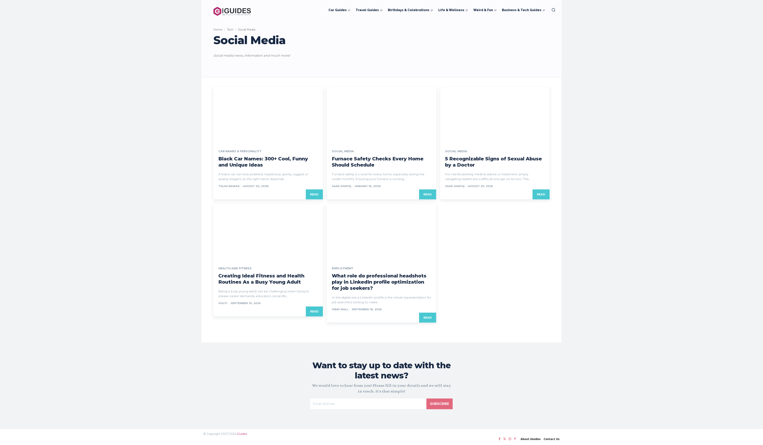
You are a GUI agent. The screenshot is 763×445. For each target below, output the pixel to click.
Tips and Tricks (267, 64)
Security (250, 64)
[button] (553, 10)
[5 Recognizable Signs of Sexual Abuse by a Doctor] (495, 114)
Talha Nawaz (229, 186)
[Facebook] (499, 439)
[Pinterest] (515, 439)
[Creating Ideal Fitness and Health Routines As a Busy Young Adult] (268, 231)
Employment (342, 268)
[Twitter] (504, 439)
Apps (218, 64)
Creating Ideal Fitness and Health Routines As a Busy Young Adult (261, 279)
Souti (222, 303)
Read (314, 194)
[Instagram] (509, 439)
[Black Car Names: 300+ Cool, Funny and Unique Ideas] (268, 114)
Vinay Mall (340, 309)
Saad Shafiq (341, 186)
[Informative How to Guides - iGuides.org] (232, 11)
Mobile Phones (233, 64)
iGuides (242, 434)
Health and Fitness (235, 268)
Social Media (343, 151)
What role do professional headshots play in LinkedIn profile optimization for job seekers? (379, 282)
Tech (230, 29)
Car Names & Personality (239, 151)
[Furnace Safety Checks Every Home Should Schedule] (381, 114)
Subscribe (439, 404)
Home (217, 29)
